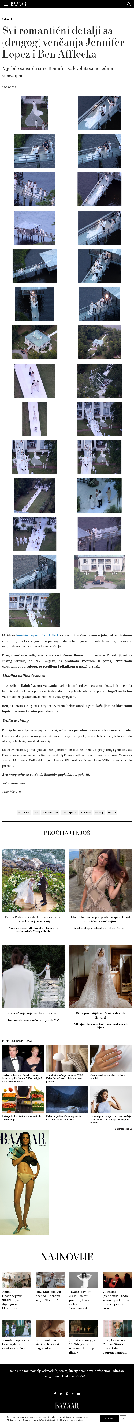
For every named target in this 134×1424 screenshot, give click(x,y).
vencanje (99, 812)
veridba (112, 812)
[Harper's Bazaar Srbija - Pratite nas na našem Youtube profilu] (79, 1393)
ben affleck (24, 812)
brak (36, 812)
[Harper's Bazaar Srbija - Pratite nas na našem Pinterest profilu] (67, 1393)
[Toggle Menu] (6, 4)
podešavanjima (76, 1420)
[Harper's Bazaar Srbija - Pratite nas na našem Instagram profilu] (73, 1393)
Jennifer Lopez (50, 812)
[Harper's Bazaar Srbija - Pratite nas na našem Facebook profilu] (55, 1393)
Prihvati (109, 1418)
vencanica (86, 812)
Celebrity (8, 18)
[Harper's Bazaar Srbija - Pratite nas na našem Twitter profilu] (61, 1393)
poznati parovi (69, 812)
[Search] (129, 4)
